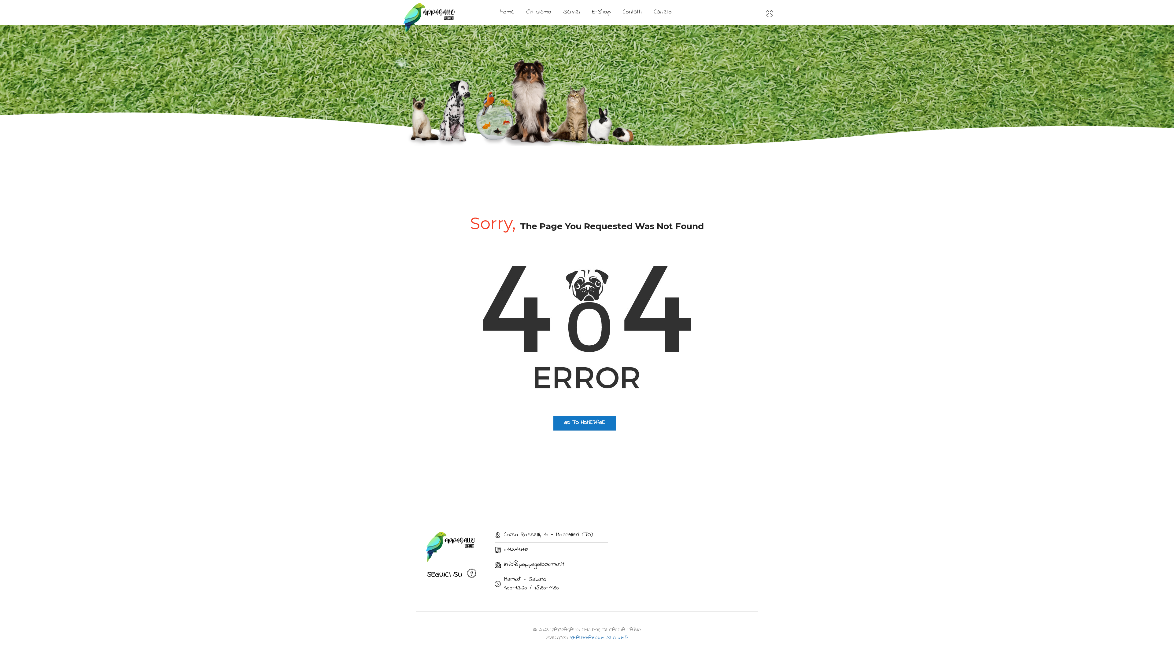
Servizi (571, 12)
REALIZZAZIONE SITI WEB (599, 638)
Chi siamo (538, 12)
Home (507, 12)
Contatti (632, 12)
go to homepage (584, 423)
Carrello (663, 12)
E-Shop (601, 12)
